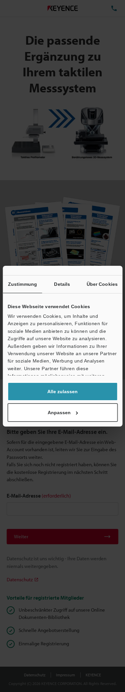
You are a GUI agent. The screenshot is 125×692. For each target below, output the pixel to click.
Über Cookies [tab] (102, 284)
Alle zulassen (62, 391)
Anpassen (59, 412)
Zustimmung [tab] (22, 284)
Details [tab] (62, 284)
